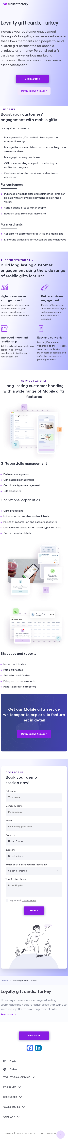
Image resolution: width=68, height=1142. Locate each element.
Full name (11, 791)
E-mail (9, 820)
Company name (14, 806)
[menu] (63, 4)
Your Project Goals (16, 879)
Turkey (13, 1069)
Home (5, 981)
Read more (7, 1014)
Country (10, 835)
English (13, 1061)
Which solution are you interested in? (26, 865)
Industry (10, 850)
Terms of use (29, 901)
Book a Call (34, 1035)
